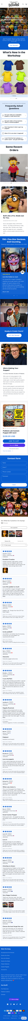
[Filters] (2, 545)
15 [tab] (24, 183)
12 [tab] (19, 183)
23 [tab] (15, 328)
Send (14, 485)
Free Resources (5, 989)
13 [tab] (21, 183)
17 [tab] (24, 326)
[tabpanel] (14, 78)
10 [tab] (17, 183)
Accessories (4, 969)
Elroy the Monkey (5, 958)
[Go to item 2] (12, 533)
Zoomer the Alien (5, 955)
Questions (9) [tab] (20, 541)
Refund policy (15, 1015)
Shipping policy (14, 1018)
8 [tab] (14, 183)
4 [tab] (14, 98)
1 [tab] (10, 98)
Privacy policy (22, 1015)
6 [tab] (17, 98)
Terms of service (6, 1018)
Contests (3, 994)
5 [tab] (16, 98)
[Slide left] (11, 295)
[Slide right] (17, 295)
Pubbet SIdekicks (5, 964)
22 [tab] (14, 328)
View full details (7, 451)
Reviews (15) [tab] (7, 541)
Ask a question (14, 527)
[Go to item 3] (19, 533)
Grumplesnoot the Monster (7, 952)
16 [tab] (22, 326)
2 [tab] (12, 98)
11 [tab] (18, 183)
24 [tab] (17, 328)
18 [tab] (25, 326)
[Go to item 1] (5, 533)
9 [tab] (15, 183)
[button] (1, 4)
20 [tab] (11, 328)
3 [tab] (13, 98)
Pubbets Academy (5, 991)
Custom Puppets (5, 966)
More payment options (14, 448)
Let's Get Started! (14, 335)
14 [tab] (22, 183)
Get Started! (14, 45)
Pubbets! (8, 1015)
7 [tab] (12, 183)
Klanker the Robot (5, 961)
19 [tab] (27, 326)
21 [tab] (12, 328)
